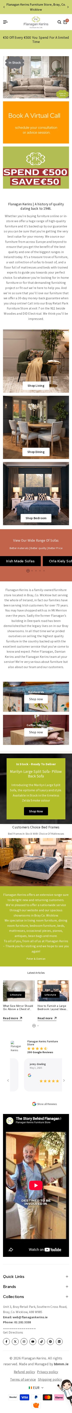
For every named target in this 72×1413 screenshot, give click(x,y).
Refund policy (24, 1371)
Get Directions (13, 1332)
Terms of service (23, 1379)
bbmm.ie (61, 1364)
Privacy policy (47, 1371)
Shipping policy (50, 1379)
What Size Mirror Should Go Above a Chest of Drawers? (18, 1009)
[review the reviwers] (18, 1075)
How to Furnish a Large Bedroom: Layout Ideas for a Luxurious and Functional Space (52, 1010)
